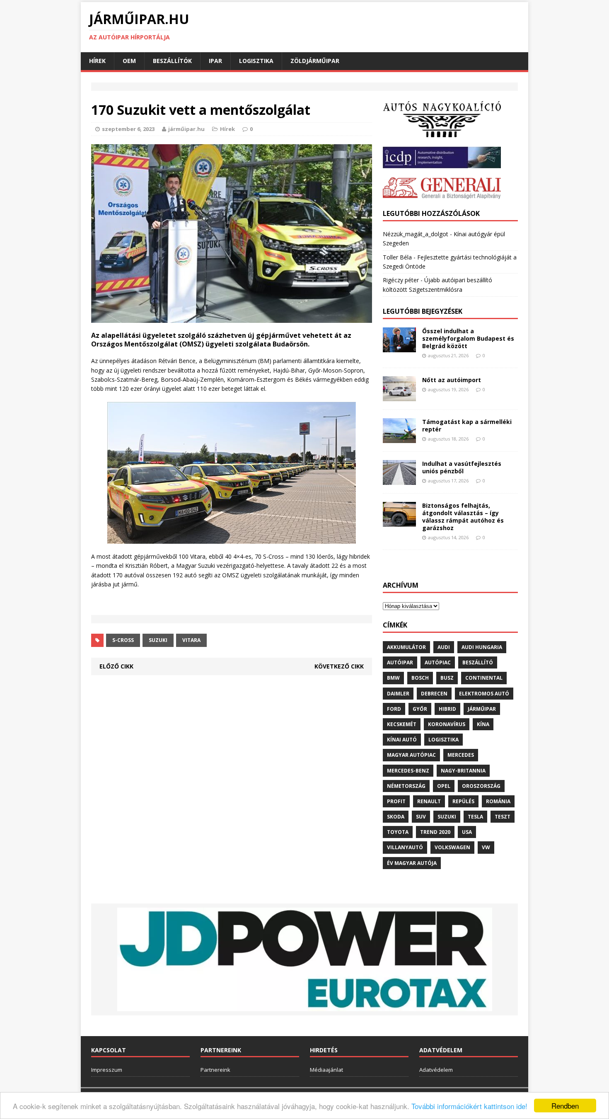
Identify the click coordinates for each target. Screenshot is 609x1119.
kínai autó (402, 739)
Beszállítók (172, 61)
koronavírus (446, 724)
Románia (498, 801)
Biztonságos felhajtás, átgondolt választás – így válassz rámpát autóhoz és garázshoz (463, 516)
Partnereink (215, 1069)
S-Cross (123, 640)
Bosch (420, 677)
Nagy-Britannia (463, 770)
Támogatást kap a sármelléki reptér (467, 425)
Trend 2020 (435, 832)
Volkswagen (452, 847)
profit (396, 801)
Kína (483, 724)
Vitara (191, 640)
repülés (463, 801)
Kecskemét (401, 724)
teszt (502, 816)
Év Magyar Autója (412, 863)
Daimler (398, 693)
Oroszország (481, 786)
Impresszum (106, 1069)
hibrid (447, 708)
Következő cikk (339, 666)
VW (486, 847)
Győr (420, 708)
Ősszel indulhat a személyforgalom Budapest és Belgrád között (468, 338)
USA (467, 832)
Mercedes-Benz (408, 770)
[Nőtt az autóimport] (399, 396)
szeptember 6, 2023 (128, 129)
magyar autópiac (411, 754)
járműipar (482, 708)
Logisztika (256, 61)
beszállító (477, 662)
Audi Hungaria (482, 647)
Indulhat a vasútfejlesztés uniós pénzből (461, 467)
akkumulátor (406, 647)
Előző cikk (116, 666)
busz (447, 677)
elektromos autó (484, 693)
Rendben (565, 1105)
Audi (443, 647)
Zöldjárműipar (314, 61)
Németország (406, 786)
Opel (443, 786)
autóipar (400, 662)
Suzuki (158, 640)
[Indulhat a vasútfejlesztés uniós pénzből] (399, 480)
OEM (129, 61)
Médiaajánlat (326, 1069)
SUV (421, 816)
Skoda (395, 816)
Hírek (97, 61)
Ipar (215, 61)
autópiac (438, 662)
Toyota (397, 832)
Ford (394, 708)
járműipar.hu (186, 129)
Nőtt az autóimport (451, 380)
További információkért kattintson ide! (469, 1106)
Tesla (475, 816)
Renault (429, 801)
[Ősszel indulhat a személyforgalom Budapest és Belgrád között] (399, 347)
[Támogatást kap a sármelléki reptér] (399, 438)
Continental (484, 677)
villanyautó (405, 847)
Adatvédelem (436, 1069)
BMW (393, 677)
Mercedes (460, 754)
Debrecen (434, 693)
